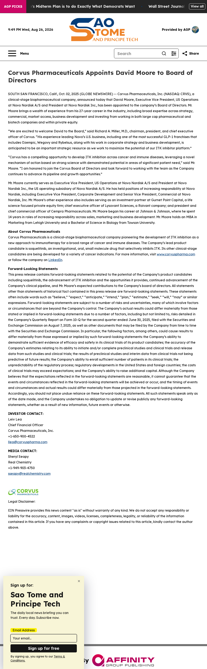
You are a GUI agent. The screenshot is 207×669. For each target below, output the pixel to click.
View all (197, 6)
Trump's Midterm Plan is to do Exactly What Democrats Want (77, 6)
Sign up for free (43, 648)
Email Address (24, 630)
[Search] (164, 53)
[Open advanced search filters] (173, 53)
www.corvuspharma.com (176, 254)
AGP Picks (13, 6)
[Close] (79, 581)
